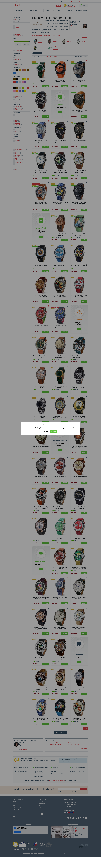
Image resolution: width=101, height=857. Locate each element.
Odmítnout (46, 431)
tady (66, 428)
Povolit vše (53, 431)
